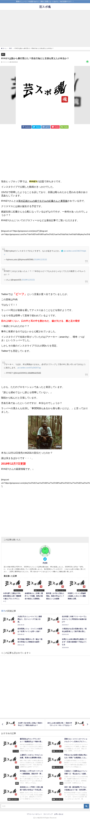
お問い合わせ (58, 814)
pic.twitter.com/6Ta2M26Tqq (29, 368)
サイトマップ (48, 814)
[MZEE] (45, 432)
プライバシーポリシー (34, 814)
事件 (3, 54)
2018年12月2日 (40, 259)
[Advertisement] (45, 28)
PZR (45, 563)
